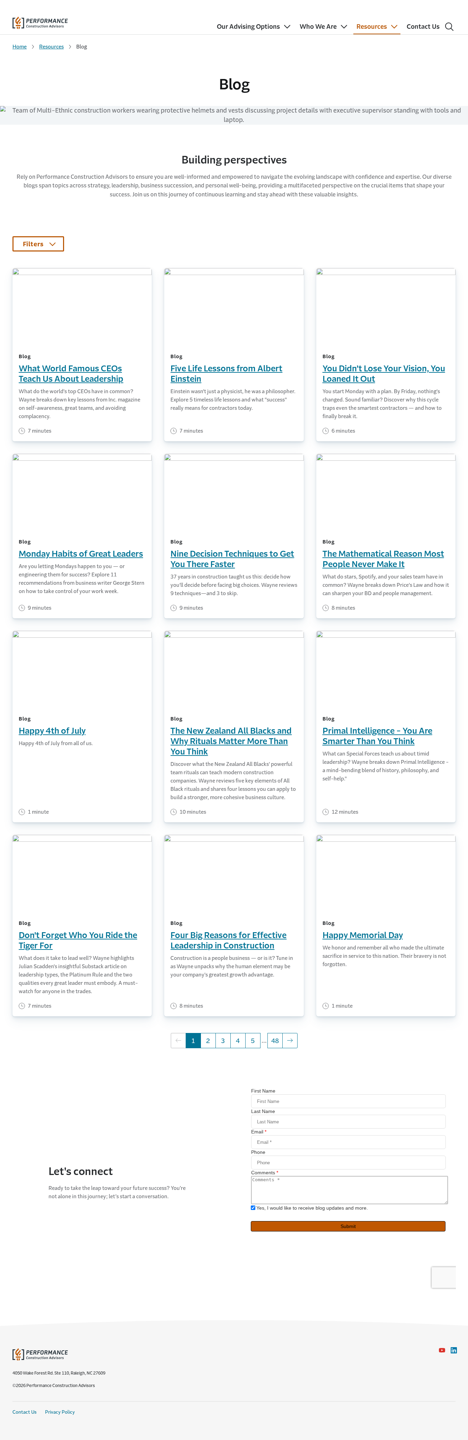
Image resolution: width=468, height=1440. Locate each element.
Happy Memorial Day (363, 935)
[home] (40, 21)
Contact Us (24, 1412)
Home (19, 46)
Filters (33, 244)
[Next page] (290, 1040)
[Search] (449, 26)
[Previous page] (178, 1040)
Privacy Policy (60, 1412)
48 (277, 1041)
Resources (51, 46)
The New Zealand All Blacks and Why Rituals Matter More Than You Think (231, 741)
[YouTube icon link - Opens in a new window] (442, 1350)
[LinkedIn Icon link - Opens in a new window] (454, 1350)
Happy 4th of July (52, 731)
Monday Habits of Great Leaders (81, 554)
